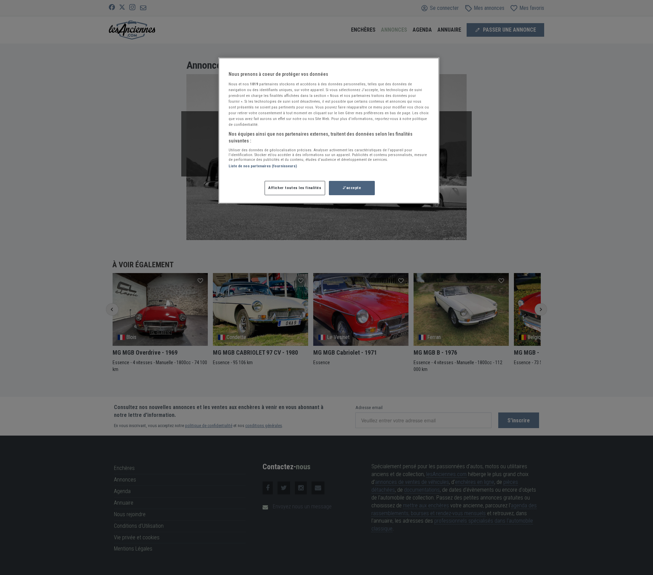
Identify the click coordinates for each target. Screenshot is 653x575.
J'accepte (351, 187)
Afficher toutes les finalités (294, 187)
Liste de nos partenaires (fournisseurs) (263, 166)
